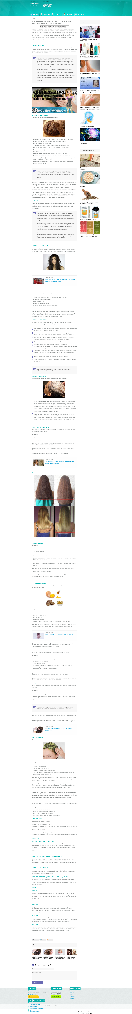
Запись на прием (56, 996)
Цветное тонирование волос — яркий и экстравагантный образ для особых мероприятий (60, 959)
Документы (69, 14)
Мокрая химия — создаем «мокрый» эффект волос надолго (48, 958)
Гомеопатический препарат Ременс (88, 219)
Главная (36, 14)
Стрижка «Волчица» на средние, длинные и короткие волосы (71, 958)
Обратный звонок (33, 996)
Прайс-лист (58, 14)
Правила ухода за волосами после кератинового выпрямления (37, 958)
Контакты (81, 14)
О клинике (46, 14)
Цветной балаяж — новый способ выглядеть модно (59, 634)
